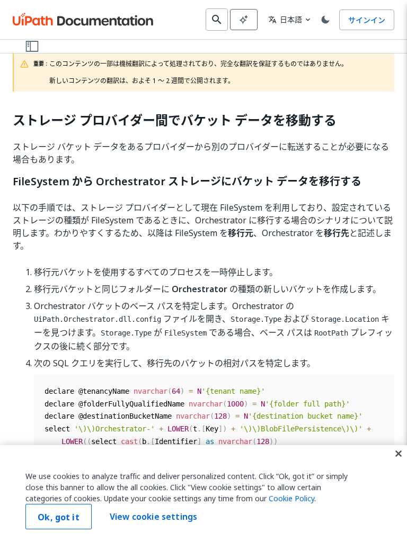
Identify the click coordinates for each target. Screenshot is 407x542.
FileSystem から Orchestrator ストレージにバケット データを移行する (187, 181)
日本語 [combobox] (285, 19)
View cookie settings (153, 516)
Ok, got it (58, 517)
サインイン (366, 19)
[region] (203, 493)
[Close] (398, 453)
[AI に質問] (244, 19)
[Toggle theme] (325, 19)
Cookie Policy (291, 498)
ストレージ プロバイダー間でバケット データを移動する (175, 120)
